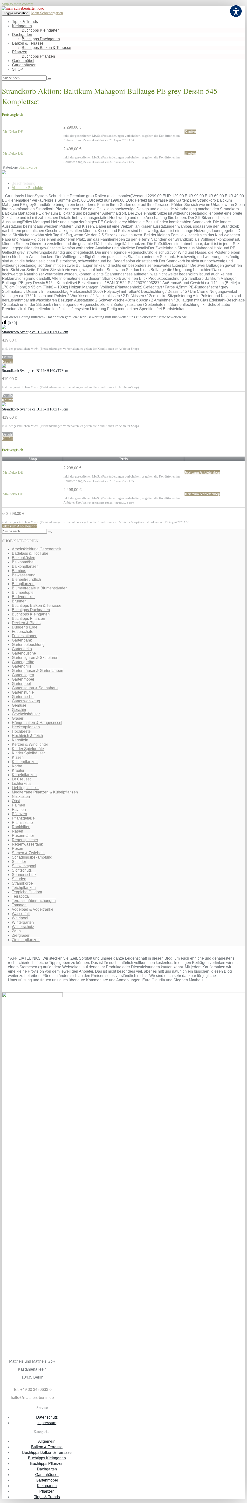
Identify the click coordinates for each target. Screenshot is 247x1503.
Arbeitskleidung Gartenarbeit (36, 549)
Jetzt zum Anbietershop (202, 472)
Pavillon (19, 809)
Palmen (18, 805)
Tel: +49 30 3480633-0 (32, 1389)
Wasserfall (21, 914)
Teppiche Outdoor (27, 892)
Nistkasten (21, 796)
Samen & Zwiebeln (28, 853)
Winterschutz (23, 927)
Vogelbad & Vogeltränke (32, 909)
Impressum (46, 1423)
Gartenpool (21, 684)
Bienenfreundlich (26, 579)
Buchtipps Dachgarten (41, 39)
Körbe (17, 766)
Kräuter (18, 770)
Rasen (17, 831)
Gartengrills (22, 666)
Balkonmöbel (23, 562)
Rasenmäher (23, 835)
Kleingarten (22, 26)
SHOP (17, 69)
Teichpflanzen (24, 888)
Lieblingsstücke (25, 788)
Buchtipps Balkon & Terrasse (46, 48)
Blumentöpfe (23, 592)
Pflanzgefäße (23, 818)
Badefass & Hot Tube (30, 553)
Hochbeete (21, 731)
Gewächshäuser (26, 714)
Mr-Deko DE (13, 132)
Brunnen (19, 601)
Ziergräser (20, 935)
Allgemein (46, 1441)
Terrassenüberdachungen (34, 901)
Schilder (19, 862)
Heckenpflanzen (26, 727)
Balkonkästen (23, 558)
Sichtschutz (22, 870)
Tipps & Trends (25, 22)
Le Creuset (21, 779)
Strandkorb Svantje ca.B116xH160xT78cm (35, 332)
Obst (16, 801)
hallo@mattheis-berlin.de (32, 1397)
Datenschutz (47, 1417)
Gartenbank (22, 640)
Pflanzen (19, 52)
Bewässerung (23, 575)
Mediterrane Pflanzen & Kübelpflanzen (45, 792)
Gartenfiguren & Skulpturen (35, 658)
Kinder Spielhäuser (28, 753)
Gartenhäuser (23, 65)
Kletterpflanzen (25, 762)
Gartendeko (22, 649)
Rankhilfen (21, 827)
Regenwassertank (27, 844)
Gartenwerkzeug (26, 701)
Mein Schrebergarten (47, 13)
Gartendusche (24, 653)
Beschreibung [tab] (23, 183)
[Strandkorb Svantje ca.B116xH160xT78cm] (4, 328)
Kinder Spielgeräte (28, 749)
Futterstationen (24, 636)
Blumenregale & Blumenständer (39, 588)
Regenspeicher (25, 840)
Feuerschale (22, 631)
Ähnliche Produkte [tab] (27, 188)
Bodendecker (23, 597)
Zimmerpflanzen (26, 940)
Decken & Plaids (26, 623)
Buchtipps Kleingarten (41, 30)
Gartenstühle (23, 692)
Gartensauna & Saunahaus (35, 688)
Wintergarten (23, 922)
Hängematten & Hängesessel (37, 723)
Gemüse (19, 705)
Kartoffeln (20, 740)
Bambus (19, 571)
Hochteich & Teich (27, 736)
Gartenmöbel (23, 61)
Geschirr (19, 710)
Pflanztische (22, 822)
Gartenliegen (23, 675)
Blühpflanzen (23, 584)
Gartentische (23, 697)
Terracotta (20, 896)
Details (7, 357)
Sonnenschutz (24, 875)
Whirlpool (20, 918)
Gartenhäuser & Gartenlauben (37, 671)
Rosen (17, 849)
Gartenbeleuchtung (28, 644)
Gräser (17, 718)
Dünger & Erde (24, 627)
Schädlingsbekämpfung (32, 857)
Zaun (16, 931)
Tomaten (19, 905)
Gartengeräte (23, 662)
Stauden (19, 879)
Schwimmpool (24, 866)
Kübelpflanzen (24, 775)
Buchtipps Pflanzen (38, 56)
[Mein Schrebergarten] (23, 8)
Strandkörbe (28, 167)
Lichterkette (22, 783)
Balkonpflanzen (25, 566)
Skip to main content (17, 4)
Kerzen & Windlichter (30, 744)
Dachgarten (22, 35)
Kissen (18, 757)
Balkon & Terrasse (27, 43)
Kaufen (190, 132)
